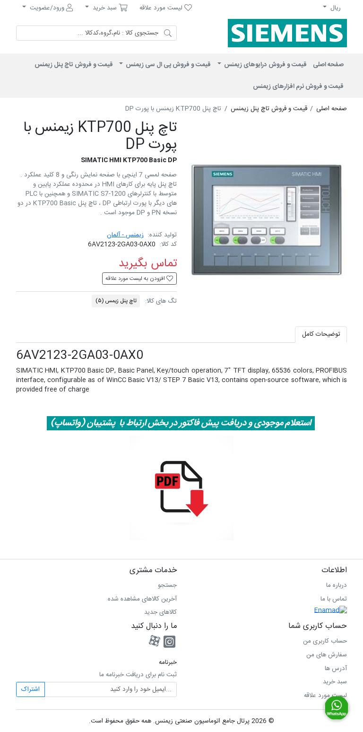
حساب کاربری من (325, 641)
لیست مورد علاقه (325, 695)
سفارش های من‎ (326, 655)
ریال (334, 8)
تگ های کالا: (161, 301)
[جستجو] (168, 33)
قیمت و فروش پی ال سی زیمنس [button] (167, 65)
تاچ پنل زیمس (116, 300)
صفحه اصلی (328, 65)
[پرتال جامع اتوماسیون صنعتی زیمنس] (283, 33)
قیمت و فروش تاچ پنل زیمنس (74, 65)
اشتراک (30, 689)
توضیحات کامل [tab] (321, 334)
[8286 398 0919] (336, 708)
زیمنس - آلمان (125, 235)
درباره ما (336, 585)
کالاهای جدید (160, 612)
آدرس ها (336, 668)
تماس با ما (333, 599)
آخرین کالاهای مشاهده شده (142, 599)
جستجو (167, 585)
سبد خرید (335, 682)
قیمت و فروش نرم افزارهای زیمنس (298, 86)
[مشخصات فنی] (181, 488)
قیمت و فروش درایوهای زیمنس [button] (265, 65)
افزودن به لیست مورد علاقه (135, 278)
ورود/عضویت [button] (47, 8)
